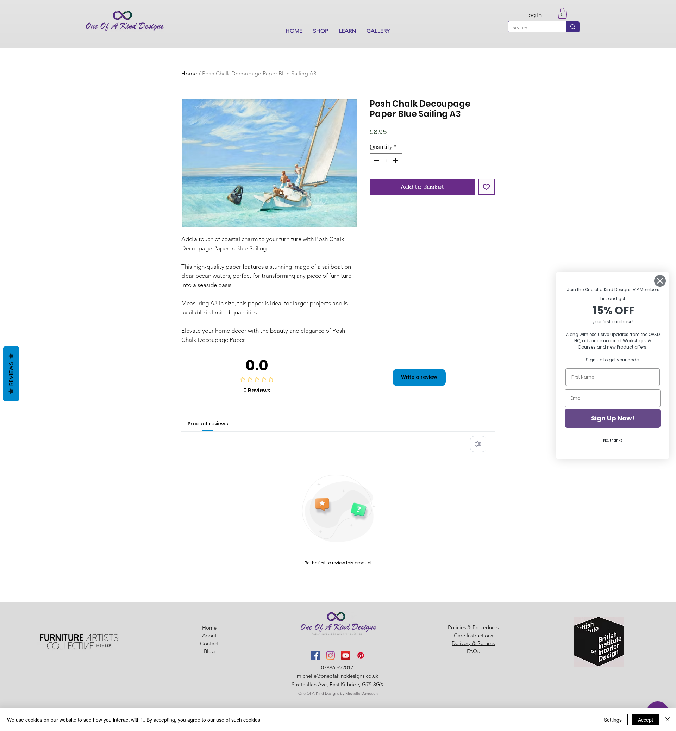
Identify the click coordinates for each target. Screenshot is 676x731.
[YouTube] (345, 655)
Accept (645, 719)
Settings (613, 719)
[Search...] (573, 26)
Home (189, 73)
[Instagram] (330, 655)
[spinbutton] (386, 160)
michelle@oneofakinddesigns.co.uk (337, 676)
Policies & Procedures (473, 627)
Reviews (11, 374)
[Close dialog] (660, 281)
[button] (320, 31)
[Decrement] (376, 160)
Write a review (419, 377)
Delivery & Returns (473, 643)
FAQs (473, 651)
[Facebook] (315, 655)
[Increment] (396, 160)
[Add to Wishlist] (486, 187)
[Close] (667, 719)
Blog (209, 651)
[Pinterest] (360, 655)
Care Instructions (473, 635)
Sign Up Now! (612, 418)
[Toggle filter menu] (478, 444)
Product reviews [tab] (208, 423)
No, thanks (612, 440)
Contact (209, 643)
